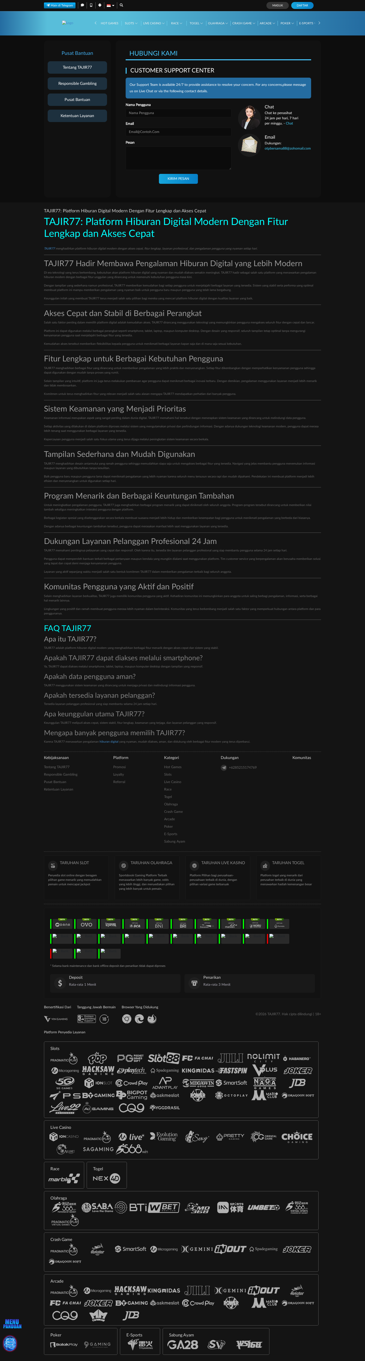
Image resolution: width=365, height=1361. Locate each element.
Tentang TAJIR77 (77, 67)
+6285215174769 (243, 767)
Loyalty (118, 774)
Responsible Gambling (77, 84)
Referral (119, 782)
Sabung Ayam (174, 841)
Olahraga (216, 23)
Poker (286, 23)
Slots (130, 23)
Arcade (266, 23)
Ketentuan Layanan (77, 116)
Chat (289, 123)
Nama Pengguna (138, 105)
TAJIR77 (49, 248)
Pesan (130, 142)
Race (175, 23)
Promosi (119, 767)
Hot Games (109, 23)
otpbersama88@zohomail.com (288, 148)
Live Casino (152, 23)
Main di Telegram (62, 5)
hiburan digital (109, 741)
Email (130, 124)
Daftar (302, 5)
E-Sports (306, 23)
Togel (195, 23)
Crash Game (242, 23)
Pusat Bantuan (77, 100)
